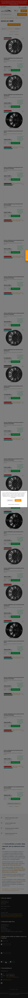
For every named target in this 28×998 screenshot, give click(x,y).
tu (19, 504)
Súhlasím (18, 500)
